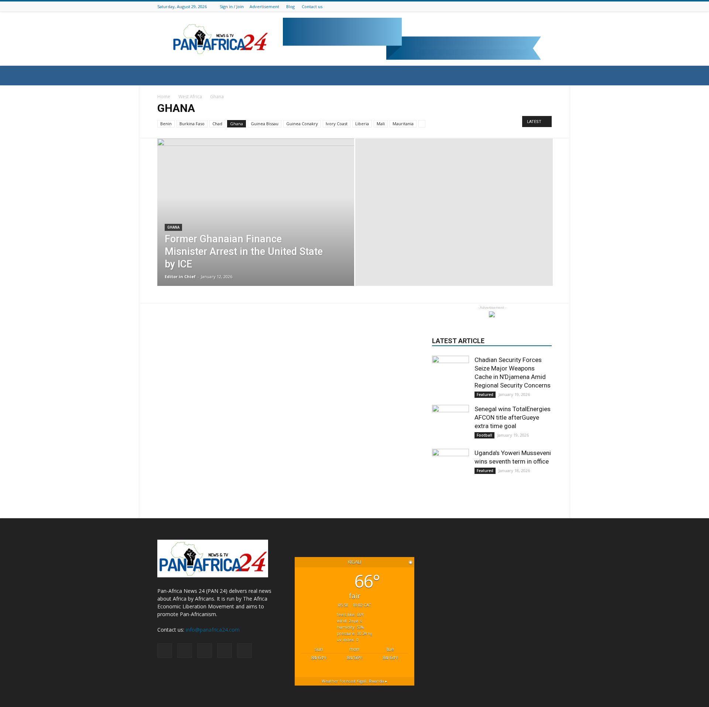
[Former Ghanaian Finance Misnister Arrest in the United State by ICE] (255, 212)
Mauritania (403, 123)
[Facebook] (520, 6)
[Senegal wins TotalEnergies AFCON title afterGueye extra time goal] (450, 423)
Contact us (312, 6)
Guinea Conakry (302, 123)
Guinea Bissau (264, 123)
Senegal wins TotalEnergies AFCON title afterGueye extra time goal (513, 417)
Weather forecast (354, 681)
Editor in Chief (180, 276)
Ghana (236, 123)
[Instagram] (529, 6)
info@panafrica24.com (213, 629)
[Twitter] (538, 6)
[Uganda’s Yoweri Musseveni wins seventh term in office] (450, 467)
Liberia (362, 123)
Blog (290, 6)
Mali (381, 123)
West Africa (190, 96)
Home (163, 96)
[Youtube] (548, 6)
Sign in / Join (232, 6)
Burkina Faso (192, 123)
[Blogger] (511, 6)
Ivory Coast (336, 123)
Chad (217, 123)
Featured (485, 394)
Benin (166, 123)
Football (484, 435)
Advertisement (264, 6)
